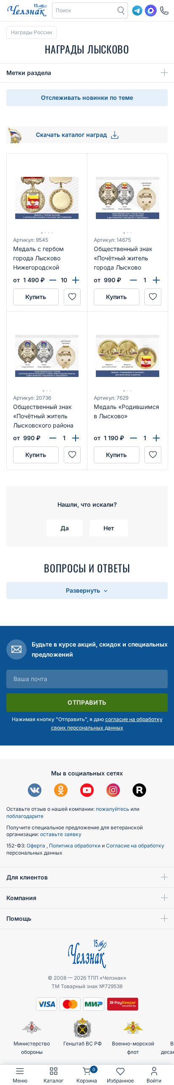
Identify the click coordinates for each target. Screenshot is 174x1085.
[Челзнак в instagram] (113, 791)
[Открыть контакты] (164, 10)
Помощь (18, 918)
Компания (21, 897)
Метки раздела (28, 72)
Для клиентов (27, 877)
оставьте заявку (61, 834)
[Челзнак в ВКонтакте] (34, 791)
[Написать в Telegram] (137, 10)
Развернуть (84, 590)
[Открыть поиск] (121, 10)
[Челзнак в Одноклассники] (61, 791)
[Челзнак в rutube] (139, 791)
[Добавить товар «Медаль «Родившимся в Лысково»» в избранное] (152, 454)
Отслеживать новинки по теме (87, 97)
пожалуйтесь (112, 809)
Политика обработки (75, 845)
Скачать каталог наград (72, 134)
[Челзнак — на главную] (27, 10)
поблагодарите (25, 816)
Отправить (87, 702)
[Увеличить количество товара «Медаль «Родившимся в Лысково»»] (156, 438)
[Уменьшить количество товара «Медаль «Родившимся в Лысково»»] (133, 438)
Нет (108, 528)
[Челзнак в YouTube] (87, 791)
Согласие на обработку (135, 845)
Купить (35, 296)
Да (64, 528)
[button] (83, 10)
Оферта (36, 845)
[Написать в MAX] (151, 10)
